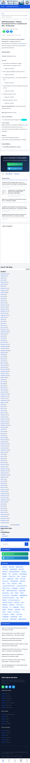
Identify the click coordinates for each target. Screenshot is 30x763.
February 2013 (4, 514)
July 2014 (3, 479)
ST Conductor (16, 612)
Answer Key (21, 569)
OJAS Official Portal (10, 714)
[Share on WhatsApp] (3, 31)
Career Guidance (23, 574)
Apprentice (5, 571)
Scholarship (17, 609)
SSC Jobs (9, 612)
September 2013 (4, 500)
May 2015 (3, 458)
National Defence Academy (8, 597)
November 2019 (4, 346)
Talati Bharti (19, 614)
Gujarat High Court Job (22, 586)
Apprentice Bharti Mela (14, 571)
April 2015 (3, 460)
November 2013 (4, 496)
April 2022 (3, 301)
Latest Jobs (8, 731)
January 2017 (3, 417)
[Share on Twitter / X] (11, 31)
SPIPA (23, 609)
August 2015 (3, 452)
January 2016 (3, 442)
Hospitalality (15, 588)
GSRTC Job (14, 583)
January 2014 (3, 491)
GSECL (4, 583)
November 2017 (4, 396)
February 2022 (4, 305)
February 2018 (4, 390)
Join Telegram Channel (16, 168)
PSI (10, 607)
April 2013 (3, 510)
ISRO (12, 593)
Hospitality (22, 588)
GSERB (7, 721)
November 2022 (4, 288)
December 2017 (4, 394)
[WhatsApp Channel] (3, 686)
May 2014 (3, 483)
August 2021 (3, 317)
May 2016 (3, 433)
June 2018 (3, 382)
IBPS (3, 590)
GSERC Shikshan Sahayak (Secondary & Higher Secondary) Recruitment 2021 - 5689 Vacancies (15, 645)
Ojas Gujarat (5, 536)
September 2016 (4, 425)
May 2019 (3, 359)
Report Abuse (4, 526)
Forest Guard (5, 581)
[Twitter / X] (13, 686)
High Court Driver (6, 588)
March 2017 (3, 413)
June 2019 (3, 357)
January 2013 (3, 516)
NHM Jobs (5, 600)
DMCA (16, 756)
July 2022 (3, 295)
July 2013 (2, 504)
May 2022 (3, 299)
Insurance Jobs (22, 590)
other (22, 602)
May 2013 (3, 508)
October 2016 (4, 423)
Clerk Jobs (5, 576)
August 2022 (3, 292)
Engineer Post (10, 579)
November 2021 (4, 311)
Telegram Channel (9, 558)
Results (4, 609)
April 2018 (3, 386)
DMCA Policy (8, 705)
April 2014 (3, 485)
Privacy (3, 756)
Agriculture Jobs (19, 567)
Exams (16, 579)
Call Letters (15, 574)
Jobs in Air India (6, 595)
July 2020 (3, 336)
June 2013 (3, 506)
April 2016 (3, 435)
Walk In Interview (22, 619)
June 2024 (3, 278)
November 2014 (4, 471)
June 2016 (3, 431)
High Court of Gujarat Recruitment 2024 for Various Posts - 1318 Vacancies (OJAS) (14, 200)
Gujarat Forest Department (9, 586)
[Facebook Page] (10, 686)
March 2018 (3, 388)
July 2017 (3, 404)
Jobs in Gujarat (9, 174)
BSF (9, 574)
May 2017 (3, 408)
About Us (8, 694)
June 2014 (3, 481)
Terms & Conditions (10, 703)
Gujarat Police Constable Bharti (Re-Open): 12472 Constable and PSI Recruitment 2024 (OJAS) (16, 192)
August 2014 (3, 477)
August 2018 (3, 377)
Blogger (17, 525)
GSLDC (8, 583)
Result (7, 735)
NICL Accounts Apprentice (14, 600)
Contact (19, 756)
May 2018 (3, 384)
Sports (4, 612)
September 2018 (4, 375)
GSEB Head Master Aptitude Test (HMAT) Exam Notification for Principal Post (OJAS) (12, 655)
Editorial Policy (9, 707)
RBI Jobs (22, 607)
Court (18, 576)
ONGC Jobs (17, 602)
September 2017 (4, 400)
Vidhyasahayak (13, 619)
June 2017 (3, 406)
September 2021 (4, 315)
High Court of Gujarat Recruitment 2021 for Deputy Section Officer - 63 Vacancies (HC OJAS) (13, 660)
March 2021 (3, 326)
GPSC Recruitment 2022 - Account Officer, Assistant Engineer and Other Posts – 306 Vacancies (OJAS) (13, 634)
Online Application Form (12, 6)
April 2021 (3, 324)
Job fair (22, 593)
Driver (4, 579)
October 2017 (4, 398)
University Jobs (14, 616)
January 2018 (3, 392)
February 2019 (4, 365)
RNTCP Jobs (10, 609)
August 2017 (3, 402)
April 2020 (3, 340)
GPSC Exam (22, 581)
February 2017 (4, 415)
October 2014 (4, 473)
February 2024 (4, 282)
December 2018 (4, 369)
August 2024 (3, 276)
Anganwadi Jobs (13, 569)
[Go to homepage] (15, 2)
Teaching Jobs (6, 616)
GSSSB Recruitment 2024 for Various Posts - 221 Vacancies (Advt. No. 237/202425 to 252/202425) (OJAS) (14, 183)
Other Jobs (16, 174)
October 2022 (4, 290)
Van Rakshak (5, 619)
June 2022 (3, 297)
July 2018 (3, 379)
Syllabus (12, 614)
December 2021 (4, 309)
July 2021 (3, 319)
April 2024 (3, 280)
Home (2, 6)
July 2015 (3, 454)
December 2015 (4, 444)
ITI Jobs (16, 593)
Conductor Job (12, 576)
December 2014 (4, 469)
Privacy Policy (9, 698)
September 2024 (4, 274)
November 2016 (4, 421)
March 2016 (3, 438)
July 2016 (3, 429)
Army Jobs (24, 571)
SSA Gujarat (8, 723)
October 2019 (4, 348)
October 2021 (4, 313)
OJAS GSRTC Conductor (7, 602)
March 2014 (3, 487)
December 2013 (4, 494)
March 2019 (3, 363)
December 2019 (4, 344)
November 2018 (4, 371)
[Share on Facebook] (7, 31)
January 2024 (4, 284)
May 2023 (3, 286)
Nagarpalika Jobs (23, 595)
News (22, 597)
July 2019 (3, 355)
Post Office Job (19, 605)
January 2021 (3, 328)
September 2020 (4, 332)
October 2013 (4, 498)
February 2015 (4, 464)
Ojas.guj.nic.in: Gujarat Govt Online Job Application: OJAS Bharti (14, 753)
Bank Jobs (5, 574)
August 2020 (3, 334)
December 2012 (4, 518)
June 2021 (3, 321)
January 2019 (3, 367)
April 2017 (3, 411)
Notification (8, 742)
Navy (17, 597)
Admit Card (11, 567)
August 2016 (3, 427)
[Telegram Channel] (6, 686)
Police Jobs (11, 605)
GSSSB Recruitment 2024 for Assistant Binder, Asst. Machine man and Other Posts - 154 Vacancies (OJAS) (14, 207)
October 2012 (4, 523)
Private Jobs (5, 607)
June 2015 (3, 456)
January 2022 (3, 307)
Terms (12, 756)
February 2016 (4, 440)
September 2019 (4, 350)
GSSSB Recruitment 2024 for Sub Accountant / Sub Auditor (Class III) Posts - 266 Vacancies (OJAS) (14, 215)
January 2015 (3, 467)
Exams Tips (22, 579)
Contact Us (8, 696)
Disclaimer (8, 700)
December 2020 (4, 330)
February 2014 (4, 489)
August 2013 (3, 502)
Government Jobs (14, 581)
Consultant (21, 44)
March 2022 (3, 303)
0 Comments (18, 35)
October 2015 (4, 448)
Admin (3, 534)
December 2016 (4, 419)
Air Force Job (5, 569)
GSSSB (20, 583)
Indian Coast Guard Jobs (12, 590)
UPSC (20, 616)
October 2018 (4, 373)
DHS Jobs (24, 576)
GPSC (7, 717)
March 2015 (3, 462)
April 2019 (3, 361)
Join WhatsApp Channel (16, 164)
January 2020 (4, 342)
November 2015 (4, 446)
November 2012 (4, 520)
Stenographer (6, 614)
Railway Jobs (16, 607)
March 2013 (3, 512)
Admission (5, 567)
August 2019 (3, 353)
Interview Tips (6, 593)
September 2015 (4, 450)
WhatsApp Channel (9, 554)
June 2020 (3, 338)
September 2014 (4, 475)
